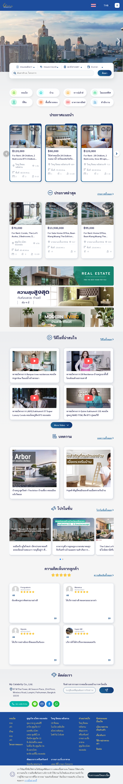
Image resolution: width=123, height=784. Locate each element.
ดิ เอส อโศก (32, 749)
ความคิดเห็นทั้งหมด (103, 575)
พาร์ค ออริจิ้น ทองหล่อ (36, 753)
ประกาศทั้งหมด (104, 194)
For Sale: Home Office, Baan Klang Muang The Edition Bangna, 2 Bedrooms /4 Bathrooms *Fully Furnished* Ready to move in (61, 235)
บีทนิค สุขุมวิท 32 (34, 738)
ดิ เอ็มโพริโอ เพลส (34, 742)
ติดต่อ (99, 748)
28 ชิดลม (55, 723)
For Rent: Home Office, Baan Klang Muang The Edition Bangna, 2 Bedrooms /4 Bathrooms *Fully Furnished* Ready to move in (97, 235)
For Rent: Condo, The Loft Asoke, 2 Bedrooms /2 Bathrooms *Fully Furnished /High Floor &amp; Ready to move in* (25, 235)
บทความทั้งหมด (104, 438)
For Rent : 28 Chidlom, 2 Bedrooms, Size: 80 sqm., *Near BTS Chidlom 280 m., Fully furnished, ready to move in (97, 157)
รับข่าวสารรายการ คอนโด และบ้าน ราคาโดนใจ (85, 684)
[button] (119, 41)
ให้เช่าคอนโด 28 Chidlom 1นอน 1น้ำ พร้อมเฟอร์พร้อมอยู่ (61, 157)
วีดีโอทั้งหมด (106, 339)
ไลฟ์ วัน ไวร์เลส (57, 734)
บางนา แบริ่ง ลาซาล (60, 759)
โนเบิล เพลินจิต (57, 726)
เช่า (10, 726)
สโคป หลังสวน (57, 730)
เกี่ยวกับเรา (101, 735)
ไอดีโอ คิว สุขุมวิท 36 (35, 746)
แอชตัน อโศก (32, 730)
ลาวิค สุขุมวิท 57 (33, 726)
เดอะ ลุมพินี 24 (33, 734)
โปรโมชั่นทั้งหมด (104, 510)
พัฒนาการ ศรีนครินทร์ (37, 759)
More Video (59, 425)
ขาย (11, 723)
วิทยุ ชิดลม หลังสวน (60, 718)
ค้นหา (104, 73)
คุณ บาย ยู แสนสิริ (34, 723)
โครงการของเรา (16, 744)
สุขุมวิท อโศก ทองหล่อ (37, 718)
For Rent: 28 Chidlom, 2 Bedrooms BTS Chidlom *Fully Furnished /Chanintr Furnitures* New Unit (25, 157)
